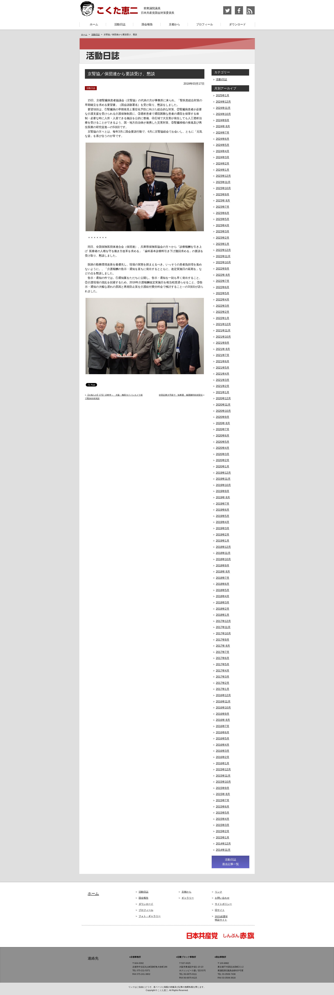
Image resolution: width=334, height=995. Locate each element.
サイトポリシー (223, 904)
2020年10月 (223, 410)
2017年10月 (223, 633)
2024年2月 (222, 163)
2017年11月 (223, 627)
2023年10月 (223, 188)
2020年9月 (222, 417)
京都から (174, 24)
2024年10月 (223, 114)
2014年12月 (223, 843)
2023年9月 (222, 194)
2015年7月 (222, 800)
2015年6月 (222, 806)
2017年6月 (222, 658)
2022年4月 (222, 299)
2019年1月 (222, 540)
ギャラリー (188, 898)
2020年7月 (222, 429)
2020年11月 (223, 404)
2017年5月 (222, 664)
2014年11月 (223, 849)
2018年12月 (223, 546)
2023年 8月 (223, 200)
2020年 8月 (223, 423)
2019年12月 (223, 472)
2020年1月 (222, 466)
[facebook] (239, 14)
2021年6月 (222, 361)
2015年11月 (223, 775)
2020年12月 (223, 398)
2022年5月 (222, 293)
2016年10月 (223, 707)
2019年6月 (222, 509)
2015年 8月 (223, 794)
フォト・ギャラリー (150, 916)
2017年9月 (222, 639)
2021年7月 (222, 355)
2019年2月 (222, 534)
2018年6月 (222, 583)
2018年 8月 (223, 571)
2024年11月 (223, 107)
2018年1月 (222, 614)
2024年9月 (222, 120)
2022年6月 (222, 287)
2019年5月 (222, 516)
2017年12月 (223, 621)
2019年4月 (222, 522)
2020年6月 (222, 435)
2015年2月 (222, 831)
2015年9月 (222, 788)
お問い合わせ (222, 898)
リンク (218, 891)
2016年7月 (222, 726)
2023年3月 (222, 231)
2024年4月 (222, 151)
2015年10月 (223, 781)
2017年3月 (222, 676)
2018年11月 (223, 553)
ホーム (94, 24)
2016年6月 (222, 732)
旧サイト (220, 910)
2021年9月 (222, 342)
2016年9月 (222, 713)
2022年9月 (222, 268)
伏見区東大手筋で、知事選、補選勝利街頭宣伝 (181, 395)
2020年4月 (222, 447)
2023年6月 (222, 213)
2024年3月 (222, 157)
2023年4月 (222, 225)
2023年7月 (222, 206)
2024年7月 (222, 132)
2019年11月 (223, 478)
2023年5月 (222, 219)
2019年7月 (222, 503)
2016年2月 (222, 757)
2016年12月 (223, 695)
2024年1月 (222, 169)
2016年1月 (222, 763)
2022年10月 (223, 262)
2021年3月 (222, 380)
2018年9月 (222, 565)
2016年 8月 (223, 719)
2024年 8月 (223, 126)
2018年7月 (222, 577)
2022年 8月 (223, 274)
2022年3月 (222, 305)
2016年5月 (222, 738)
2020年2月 (222, 460)
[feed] (250, 14)
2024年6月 (222, 138)
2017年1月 (222, 689)
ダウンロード (237, 24)
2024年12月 (223, 101)
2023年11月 (223, 182)
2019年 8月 (223, 497)
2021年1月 (222, 392)
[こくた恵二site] (108, 14)
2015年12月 (223, 769)
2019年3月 (222, 528)
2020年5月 (222, 441)
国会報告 (147, 24)
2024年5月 (222, 144)
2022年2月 (222, 311)
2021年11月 (223, 330)
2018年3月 (222, 602)
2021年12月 (223, 324)
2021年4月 (222, 373)
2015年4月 (222, 818)
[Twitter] (227, 14)
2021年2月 (222, 386)
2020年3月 (222, 454)
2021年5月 (222, 367)
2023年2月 (222, 237)
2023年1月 (222, 243)
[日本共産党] (204, 938)
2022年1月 (222, 318)
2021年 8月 (223, 349)
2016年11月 (223, 701)
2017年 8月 (223, 645)
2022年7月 (222, 280)
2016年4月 (222, 744)
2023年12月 (223, 175)
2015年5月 (222, 812)
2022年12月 (223, 250)
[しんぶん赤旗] (238, 938)
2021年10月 (223, 336)
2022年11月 (223, 256)
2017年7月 (222, 652)
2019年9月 (222, 491)
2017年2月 (222, 682)
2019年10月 (223, 485)
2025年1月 (222, 95)
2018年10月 (223, 559)
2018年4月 (222, 596)
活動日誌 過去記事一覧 (230, 862)
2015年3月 (222, 825)
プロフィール (204, 24)
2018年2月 (222, 608)
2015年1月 (222, 837)
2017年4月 (222, 670)
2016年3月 (222, 750)
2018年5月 (222, 590)
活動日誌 (119, 24)
